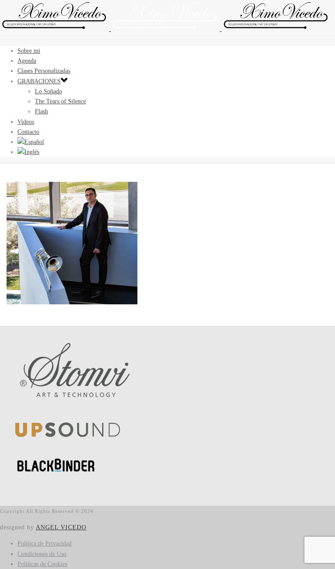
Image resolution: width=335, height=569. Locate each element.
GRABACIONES (39, 81)
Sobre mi (28, 51)
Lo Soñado (48, 91)
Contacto (28, 132)
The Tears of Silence (60, 101)
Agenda (26, 61)
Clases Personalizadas (43, 71)
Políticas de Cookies (42, 564)
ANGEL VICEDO (61, 527)
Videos (25, 122)
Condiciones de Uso (41, 554)
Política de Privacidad (44, 543)
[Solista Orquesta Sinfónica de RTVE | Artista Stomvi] (165, 29)
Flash (41, 111)
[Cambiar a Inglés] (28, 152)
